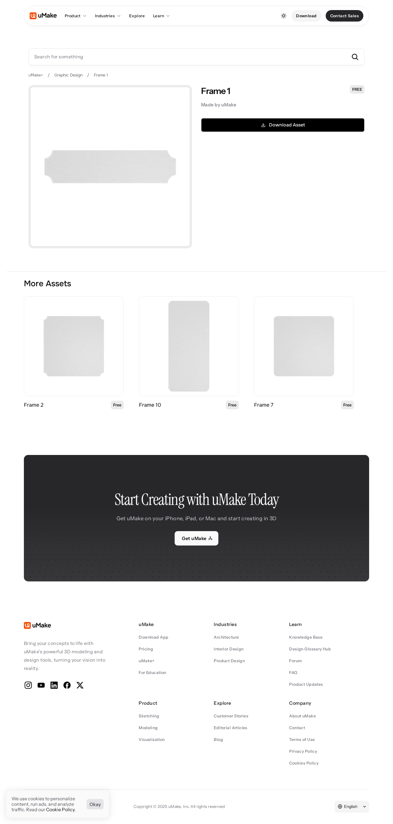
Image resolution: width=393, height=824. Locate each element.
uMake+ (35, 75)
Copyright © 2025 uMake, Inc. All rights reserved (179, 806)
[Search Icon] (196, 56)
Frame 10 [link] (150, 405)
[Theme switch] (283, 15)
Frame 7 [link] (263, 405)
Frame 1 (101, 75)
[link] (74, 346)
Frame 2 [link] (33, 405)
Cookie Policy (60, 810)
